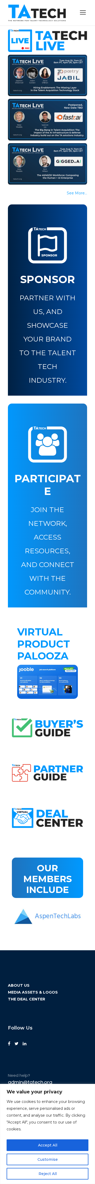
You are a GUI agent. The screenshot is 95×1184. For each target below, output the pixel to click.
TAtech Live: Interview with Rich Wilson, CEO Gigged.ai (45, 159)
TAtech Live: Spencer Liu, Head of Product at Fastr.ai (46, 114)
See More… (77, 193)
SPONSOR (47, 279)
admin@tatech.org (30, 1082)
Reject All (48, 1173)
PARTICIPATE (48, 485)
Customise (47, 1159)
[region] (47, 1134)
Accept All (47, 1145)
